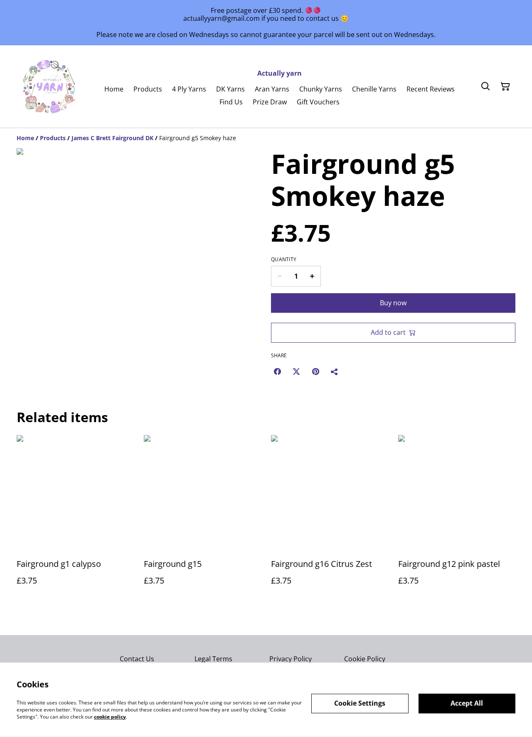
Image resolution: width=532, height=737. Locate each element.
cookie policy (110, 716)
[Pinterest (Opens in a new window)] (315, 371)
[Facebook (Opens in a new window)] (277, 371)
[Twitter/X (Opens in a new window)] (296, 371)
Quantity (283, 259)
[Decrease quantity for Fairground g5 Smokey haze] (279, 276)
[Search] (485, 86)
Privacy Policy (290, 658)
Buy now (393, 302)
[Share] (334, 371)
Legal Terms (213, 658)
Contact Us (137, 658)
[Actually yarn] (50, 86)
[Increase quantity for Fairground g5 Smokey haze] (312, 276)
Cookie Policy (364, 658)
